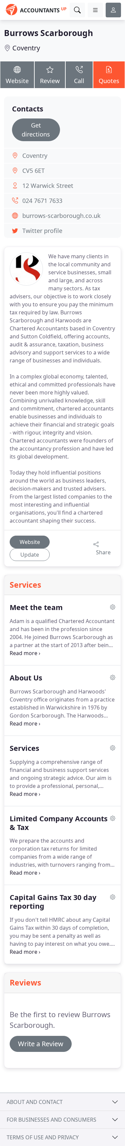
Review (50, 81)
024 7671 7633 (42, 201)
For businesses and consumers (51, 1119)
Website (17, 81)
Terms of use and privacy (43, 1137)
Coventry (26, 47)
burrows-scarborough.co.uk (61, 216)
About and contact (35, 1102)
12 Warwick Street (47, 186)
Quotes (109, 81)
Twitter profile (42, 231)
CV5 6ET (33, 171)
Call (79, 81)
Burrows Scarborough (48, 32)
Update (29, 554)
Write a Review (40, 1043)
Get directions (36, 129)
